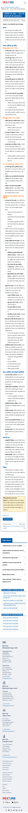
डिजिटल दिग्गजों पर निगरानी (8, 574)
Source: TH (6, 515)
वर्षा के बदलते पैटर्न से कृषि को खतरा (10, 558)
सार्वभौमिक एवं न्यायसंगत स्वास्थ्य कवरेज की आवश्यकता (11, 564)
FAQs (3, 786)
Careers (4, 788)
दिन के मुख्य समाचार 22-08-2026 (10, 623)
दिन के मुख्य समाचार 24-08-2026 (10, 620)
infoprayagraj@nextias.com (10, 757)
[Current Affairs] (8, 2)
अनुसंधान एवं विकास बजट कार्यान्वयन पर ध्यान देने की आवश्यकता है (13, 552)
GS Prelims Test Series (7, 772)
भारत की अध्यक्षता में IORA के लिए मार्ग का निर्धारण (13, 570)
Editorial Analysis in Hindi (12, 7)
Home (2, 7)
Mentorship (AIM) (6, 765)
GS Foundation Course (7, 761)
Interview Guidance (6, 781)
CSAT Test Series (6, 774)
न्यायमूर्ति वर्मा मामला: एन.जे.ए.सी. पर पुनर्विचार (8, 527)
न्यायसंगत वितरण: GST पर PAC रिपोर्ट (19, 527)
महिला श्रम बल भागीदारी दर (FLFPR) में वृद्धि (13, 600)
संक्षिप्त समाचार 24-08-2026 (9, 593)
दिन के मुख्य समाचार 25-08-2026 (10, 618)
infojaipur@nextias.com (9, 731)
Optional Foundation (7, 779)
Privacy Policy (5, 790)
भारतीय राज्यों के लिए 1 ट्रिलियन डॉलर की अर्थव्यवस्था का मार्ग (11, 581)
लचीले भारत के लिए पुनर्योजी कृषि (10, 608)
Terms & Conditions (6, 792)
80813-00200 (7, 676)
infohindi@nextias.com (9, 705)
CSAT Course (5, 769)
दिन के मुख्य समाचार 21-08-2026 (10, 626)
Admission (4, 784)
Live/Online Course (6, 763)
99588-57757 (7, 755)
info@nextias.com (8, 678)
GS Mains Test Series (7, 777)
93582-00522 (7, 729)
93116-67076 (7, 703)
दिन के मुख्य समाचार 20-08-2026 (10, 629)
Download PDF (8, 519)
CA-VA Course (5, 767)
